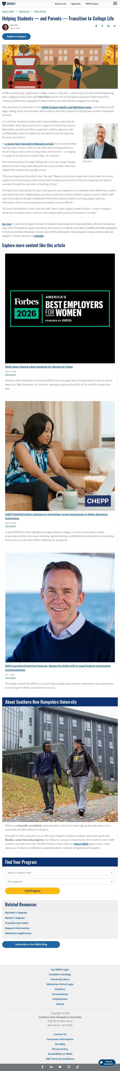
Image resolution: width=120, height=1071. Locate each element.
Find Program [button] (33, 890)
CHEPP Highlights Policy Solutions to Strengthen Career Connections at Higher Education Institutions (56, 516)
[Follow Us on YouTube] (60, 1067)
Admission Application (18, 933)
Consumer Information (60, 1039)
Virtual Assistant (108, 1062)
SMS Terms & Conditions (60, 1058)
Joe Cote (6, 224)
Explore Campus (16, 36)
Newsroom (24, 11)
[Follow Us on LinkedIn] (51, 1067)
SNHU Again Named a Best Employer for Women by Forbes (39, 366)
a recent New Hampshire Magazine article (29, 143)
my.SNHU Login (60, 969)
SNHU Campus (92, 3)
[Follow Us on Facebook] (42, 1067)
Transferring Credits (16, 923)
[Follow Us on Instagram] (69, 1067)
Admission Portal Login (60, 984)
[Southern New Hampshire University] (8, 3)
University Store (60, 979)
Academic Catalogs (60, 974)
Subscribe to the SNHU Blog (31, 944)
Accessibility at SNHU (60, 1053)
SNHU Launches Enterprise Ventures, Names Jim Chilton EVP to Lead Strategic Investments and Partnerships (58, 667)
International (60, 994)
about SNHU (81, 843)
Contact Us (60, 1034)
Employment (60, 999)
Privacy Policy (60, 1049)
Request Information (17, 928)
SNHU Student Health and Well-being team (66, 107)
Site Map (60, 1044)
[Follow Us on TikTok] (77, 1067)
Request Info (60, 3)
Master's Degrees (15, 917)
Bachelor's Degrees (16, 912)
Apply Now (76, 3)
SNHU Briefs (40, 11)
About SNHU (8, 11)
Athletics (60, 989)
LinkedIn (39, 235)
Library (60, 1004)
